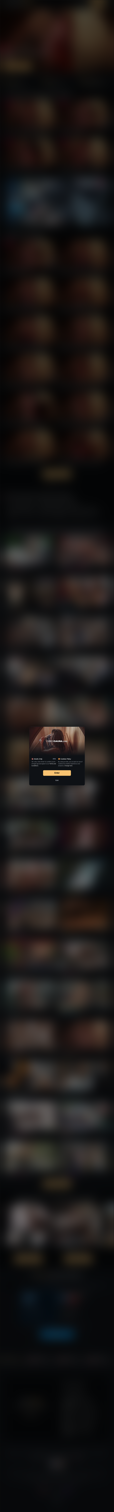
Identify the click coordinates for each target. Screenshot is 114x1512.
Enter (57, 773)
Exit (57, 780)
